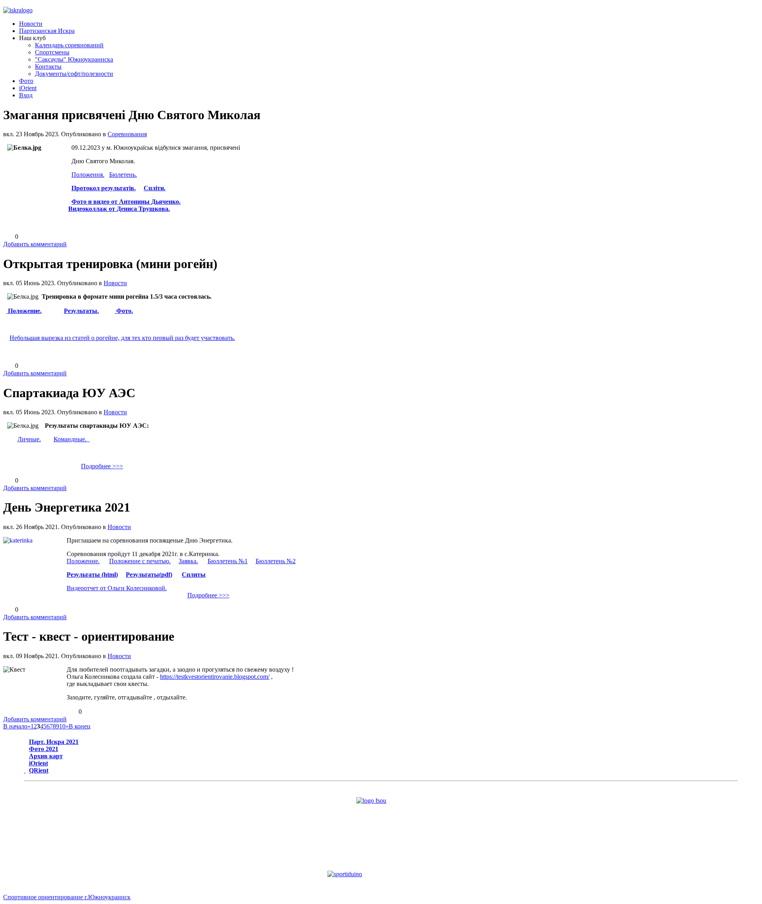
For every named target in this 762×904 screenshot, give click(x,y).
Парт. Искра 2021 (54, 741)
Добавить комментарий (35, 244)
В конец (79, 726)
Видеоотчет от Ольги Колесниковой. (117, 588)
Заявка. (188, 561)
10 (62, 726)
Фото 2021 (43, 749)
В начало (15, 726)
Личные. (29, 439)
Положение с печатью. (140, 561)
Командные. (72, 439)
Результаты (80, 310)
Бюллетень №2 (276, 561)
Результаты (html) (92, 574)
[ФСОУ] (381, 818)
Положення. (87, 174)
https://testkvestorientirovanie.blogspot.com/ (214, 676)
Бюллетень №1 (228, 561)
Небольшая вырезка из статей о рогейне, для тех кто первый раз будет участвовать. (122, 337)
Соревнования (127, 134)
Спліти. (154, 188)
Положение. (24, 310)
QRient (38, 770)
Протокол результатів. (103, 188)
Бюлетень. (123, 174)
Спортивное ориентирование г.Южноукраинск (67, 897)
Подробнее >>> (102, 466)
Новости (115, 283)
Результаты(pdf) (149, 574)
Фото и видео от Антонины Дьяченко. (126, 201)
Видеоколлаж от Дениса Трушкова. (119, 208)
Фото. (124, 310)
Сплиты (194, 574)
